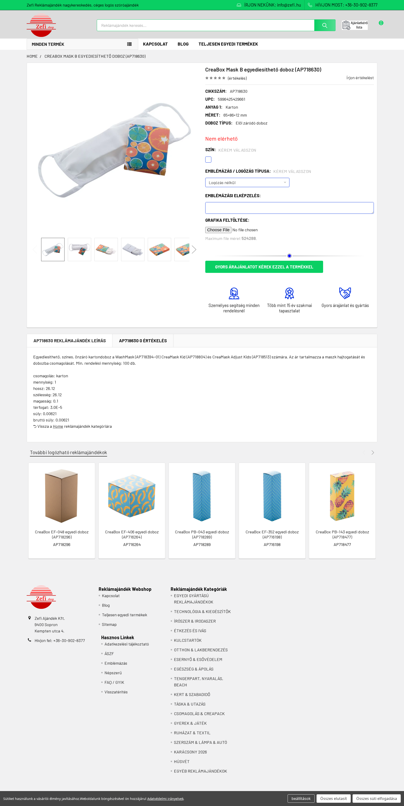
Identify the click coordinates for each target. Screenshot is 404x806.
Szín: (230, 150)
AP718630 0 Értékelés (143, 340)
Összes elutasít (333, 798)
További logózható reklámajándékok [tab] (68, 452)
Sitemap (109, 624)
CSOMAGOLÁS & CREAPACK (199, 713)
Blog (183, 43)
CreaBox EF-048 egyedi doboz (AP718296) (62, 534)
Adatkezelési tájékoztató (127, 643)
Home (58, 426)
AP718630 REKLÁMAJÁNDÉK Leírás (69, 340)
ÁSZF (109, 653)
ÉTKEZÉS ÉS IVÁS (190, 630)
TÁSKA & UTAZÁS (190, 703)
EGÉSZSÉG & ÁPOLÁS (193, 668)
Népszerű (113, 672)
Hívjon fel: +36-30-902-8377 (60, 640)
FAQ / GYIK (114, 682)
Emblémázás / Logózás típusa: (258, 171)
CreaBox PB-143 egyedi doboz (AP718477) (342, 534)
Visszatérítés (116, 691)
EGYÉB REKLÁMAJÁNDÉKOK (200, 771)
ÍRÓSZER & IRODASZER (195, 621)
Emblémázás (116, 663)
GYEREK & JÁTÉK (190, 723)
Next (194, 250)
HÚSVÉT (182, 761)
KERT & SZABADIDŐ (192, 694)
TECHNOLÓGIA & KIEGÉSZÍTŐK (202, 611)
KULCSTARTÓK (188, 640)
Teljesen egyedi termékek (228, 43)
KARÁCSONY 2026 (190, 751)
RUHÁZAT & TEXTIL (192, 732)
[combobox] (216, 25)
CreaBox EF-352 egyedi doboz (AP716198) (272, 534)
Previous (35, 250)
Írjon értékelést (360, 77)
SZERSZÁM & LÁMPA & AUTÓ (200, 742)
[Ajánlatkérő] (359, 25)
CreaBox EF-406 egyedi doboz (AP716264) (132, 534)
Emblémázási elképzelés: (233, 195)
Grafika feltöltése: (227, 220)
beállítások (301, 798)
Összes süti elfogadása (376, 798)
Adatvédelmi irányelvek (165, 798)
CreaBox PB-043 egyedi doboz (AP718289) (202, 534)
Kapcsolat (155, 43)
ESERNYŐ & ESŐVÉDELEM (198, 659)
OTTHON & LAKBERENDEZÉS (201, 649)
